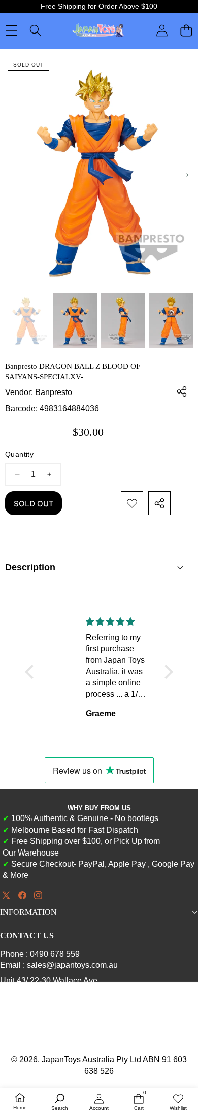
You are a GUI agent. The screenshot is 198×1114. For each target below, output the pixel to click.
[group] (27, 320)
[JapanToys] (98, 31)
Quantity (19, 454)
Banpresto (53, 392)
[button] (186, 30)
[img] (56, 622)
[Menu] (11, 30)
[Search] (35, 30)
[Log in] (162, 30)
